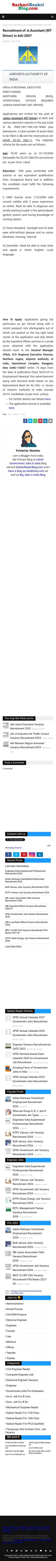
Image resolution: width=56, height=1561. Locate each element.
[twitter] (16, 854)
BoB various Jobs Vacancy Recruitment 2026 (27, 887)
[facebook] (8, 854)
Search (16, 1529)
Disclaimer (22, 1527)
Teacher (11, 1352)
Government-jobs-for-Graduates (25, 1391)
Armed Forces (15, 1309)
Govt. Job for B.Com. (19, 1396)
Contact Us (24, 1529)
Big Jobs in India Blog (32, 474)
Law (9, 1336)
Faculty (11, 1330)
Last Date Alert (17, 1293)
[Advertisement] (28, 289)
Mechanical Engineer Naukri (22, 1407)
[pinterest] (24, 854)
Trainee (11, 1358)
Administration (15, 1303)
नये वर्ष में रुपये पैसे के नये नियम (14, 1443)
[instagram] (32, 854)
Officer (10, 1347)
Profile (41, 1529)
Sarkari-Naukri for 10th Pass (23, 1418)
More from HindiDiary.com (15, 1454)
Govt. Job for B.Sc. (18, 1401)
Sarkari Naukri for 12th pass (23, 1412)
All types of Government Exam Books (26, 1291)
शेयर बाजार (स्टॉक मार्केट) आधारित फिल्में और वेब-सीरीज (40, 1452)
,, (5, 1021)
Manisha (8, 41)
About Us (13, 1527)
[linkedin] (40, 854)
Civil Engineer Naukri (18, 1369)
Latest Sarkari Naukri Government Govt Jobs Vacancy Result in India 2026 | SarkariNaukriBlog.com (30, 1556)
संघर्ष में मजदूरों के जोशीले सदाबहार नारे (39, 1444)
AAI (9, 414)
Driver (23, 414)
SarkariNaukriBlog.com (29, 467)
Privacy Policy (34, 1527)
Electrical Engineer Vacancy (22, 1380)
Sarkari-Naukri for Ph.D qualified (25, 1423)
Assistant (16, 414)
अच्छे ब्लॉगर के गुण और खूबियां (14, 1451)
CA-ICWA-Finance (16, 1314)
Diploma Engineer (17, 1320)
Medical (11, 1341)
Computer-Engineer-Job (20, 1374)
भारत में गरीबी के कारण (36, 1448)
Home (5, 1527)
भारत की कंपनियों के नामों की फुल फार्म (15, 1447)
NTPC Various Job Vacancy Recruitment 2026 (27, 892)
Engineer (11, 1325)
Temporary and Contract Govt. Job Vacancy (25, 1431)
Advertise (34, 1529)
